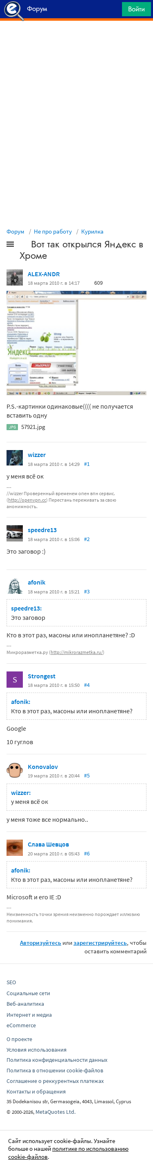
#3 (87, 591)
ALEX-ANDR (44, 274)
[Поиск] (113, 11)
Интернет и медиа (29, 1014)
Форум (15, 231)
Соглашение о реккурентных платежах (55, 1081)
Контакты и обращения (36, 1091)
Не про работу (53, 231)
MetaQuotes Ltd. (55, 1111)
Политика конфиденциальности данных (57, 1059)
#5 (87, 775)
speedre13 (42, 530)
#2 (87, 539)
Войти (136, 9)
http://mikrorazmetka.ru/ (77, 652)
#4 (87, 685)
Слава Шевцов (48, 844)
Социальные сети (28, 993)
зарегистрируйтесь (100, 942)
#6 (87, 853)
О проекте (19, 1039)
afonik (36, 582)
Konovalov (43, 766)
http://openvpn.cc (27, 500)
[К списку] (23, 246)
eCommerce (21, 1025)
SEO (11, 982)
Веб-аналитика (25, 1003)
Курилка (92, 231)
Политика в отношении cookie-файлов (55, 1070)
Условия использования (37, 1049)
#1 (87, 464)
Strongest (41, 676)
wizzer (37, 454)
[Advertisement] (76, 41)
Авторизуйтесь (40, 942)
